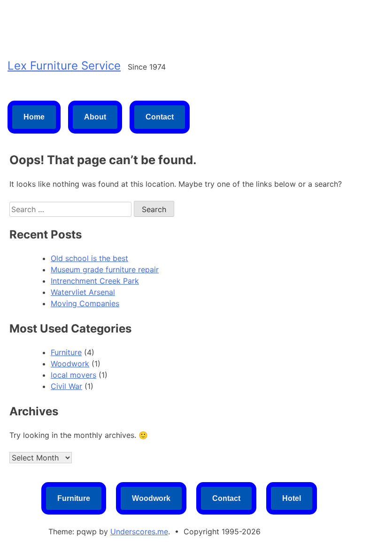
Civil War (66, 386)
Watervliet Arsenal (83, 292)
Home (34, 117)
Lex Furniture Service (64, 65)
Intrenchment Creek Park (95, 280)
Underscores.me (139, 531)
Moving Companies (85, 303)
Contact (160, 117)
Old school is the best (89, 258)
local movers (73, 375)
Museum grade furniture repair (105, 269)
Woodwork (70, 363)
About (95, 117)
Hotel (291, 498)
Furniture (66, 352)
